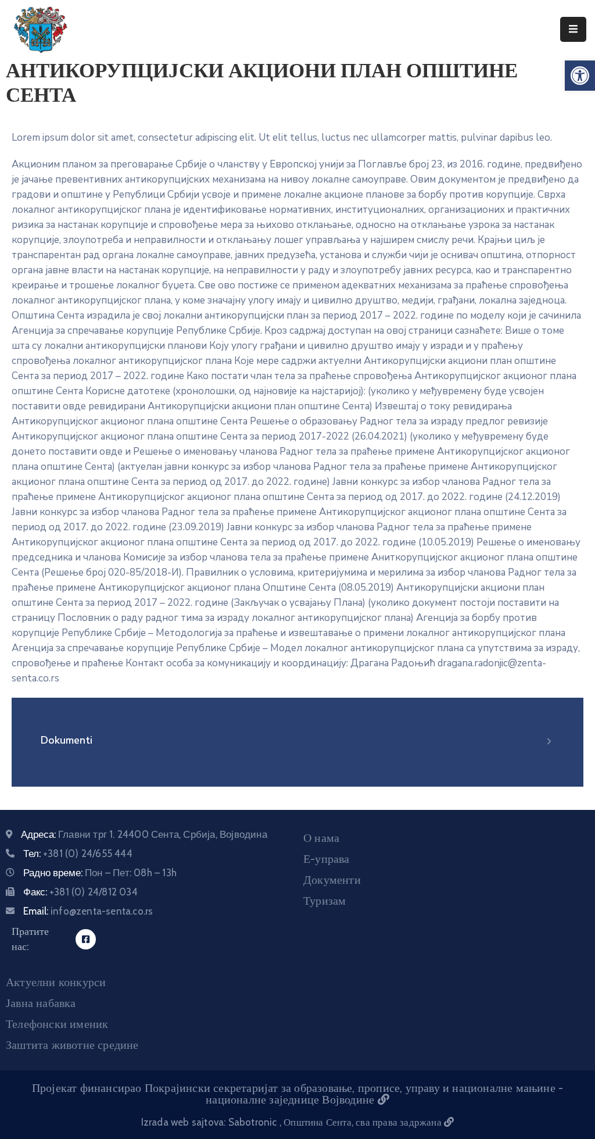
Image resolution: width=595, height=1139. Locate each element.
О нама (321, 838)
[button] (580, 75)
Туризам (324, 901)
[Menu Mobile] (573, 29)
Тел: (77, 853)
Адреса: (144, 834)
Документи (332, 880)
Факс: (80, 892)
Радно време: (100, 873)
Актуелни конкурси (56, 982)
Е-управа (326, 859)
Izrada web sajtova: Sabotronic (210, 1122)
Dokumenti (66, 740)
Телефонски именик (57, 1024)
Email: (88, 911)
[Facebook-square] (86, 939)
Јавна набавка (41, 1003)
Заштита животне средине (72, 1045)
